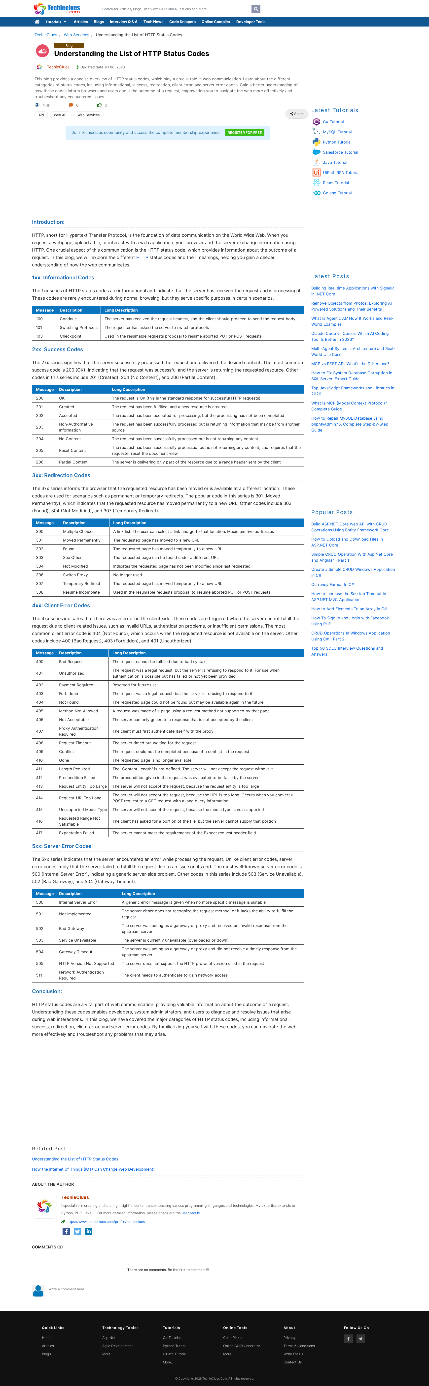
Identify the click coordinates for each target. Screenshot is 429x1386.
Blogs (99, 21)
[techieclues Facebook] (348, 1338)
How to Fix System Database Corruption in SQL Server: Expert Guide (351, 375)
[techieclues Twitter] (361, 1338)
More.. (168, 1362)
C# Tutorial (333, 121)
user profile (191, 1213)
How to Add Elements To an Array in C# (349, 608)
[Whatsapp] (302, 113)
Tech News (153, 21)
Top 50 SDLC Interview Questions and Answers (347, 651)
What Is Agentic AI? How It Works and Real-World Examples (352, 321)
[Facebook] (66, 1231)
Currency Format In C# (332, 584)
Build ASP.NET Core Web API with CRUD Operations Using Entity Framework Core (350, 526)
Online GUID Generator (241, 1346)
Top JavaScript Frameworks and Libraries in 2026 (352, 390)
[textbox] (174, 9)
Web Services (76, 34)
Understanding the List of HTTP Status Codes (75, 1158)
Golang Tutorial (337, 192)
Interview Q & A (124, 21)
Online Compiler (216, 21)
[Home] (37, 22)
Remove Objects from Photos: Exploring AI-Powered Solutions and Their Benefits (352, 306)
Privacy (290, 1337)
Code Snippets (182, 21)
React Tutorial (336, 182)
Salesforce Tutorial (340, 152)
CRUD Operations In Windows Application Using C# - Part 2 (350, 636)
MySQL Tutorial (337, 131)
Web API (61, 115)
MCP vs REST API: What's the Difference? (350, 363)
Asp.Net (108, 1337)
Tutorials (53, 22)
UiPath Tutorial (174, 1354)
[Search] (255, 9)
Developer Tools (250, 21)
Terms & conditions (299, 1346)
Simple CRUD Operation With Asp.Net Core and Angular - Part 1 (352, 557)
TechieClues (46, 34)
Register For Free (245, 132)
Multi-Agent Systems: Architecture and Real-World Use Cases (353, 351)
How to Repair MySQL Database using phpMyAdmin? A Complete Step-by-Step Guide (349, 424)
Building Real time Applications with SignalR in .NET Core (352, 291)
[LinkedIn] (88, 1231)
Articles (81, 21)
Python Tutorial (337, 142)
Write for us (293, 1354)
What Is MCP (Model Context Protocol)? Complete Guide (349, 406)
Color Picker (233, 1337)
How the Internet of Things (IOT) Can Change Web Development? (93, 1169)
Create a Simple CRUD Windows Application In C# (353, 572)
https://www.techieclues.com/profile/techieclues (106, 1221)
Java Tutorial (335, 162)
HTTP (142, 257)
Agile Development (117, 1346)
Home (46, 1337)
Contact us (293, 1362)
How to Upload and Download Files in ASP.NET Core (347, 542)
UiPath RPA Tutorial (341, 172)
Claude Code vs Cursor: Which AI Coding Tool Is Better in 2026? (350, 336)
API (41, 115)
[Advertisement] (168, 177)
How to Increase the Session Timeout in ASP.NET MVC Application (348, 596)
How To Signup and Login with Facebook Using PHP (350, 620)
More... (107, 1354)
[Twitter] (77, 1231)
